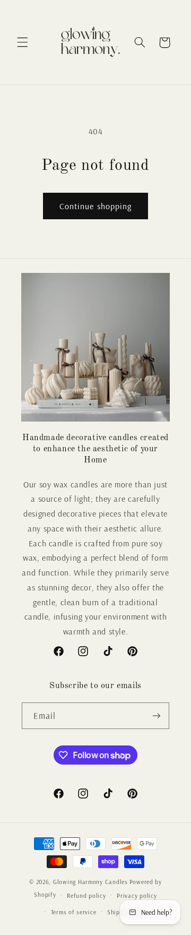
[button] (22, 42)
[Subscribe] (156, 715)
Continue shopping (95, 206)
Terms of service (74, 912)
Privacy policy (137, 895)
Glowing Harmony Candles (90, 882)
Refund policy (86, 895)
